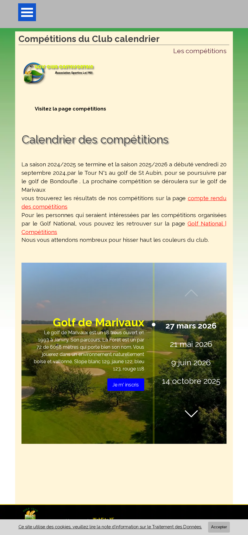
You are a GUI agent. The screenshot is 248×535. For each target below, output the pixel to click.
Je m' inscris (126, 385)
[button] (191, 414)
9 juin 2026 (191, 362)
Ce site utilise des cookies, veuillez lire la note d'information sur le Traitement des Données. (110, 526)
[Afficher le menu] (27, 12)
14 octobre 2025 (191, 381)
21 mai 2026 (191, 344)
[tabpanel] (124, 205)
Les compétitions (200, 51)
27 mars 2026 (191, 325)
